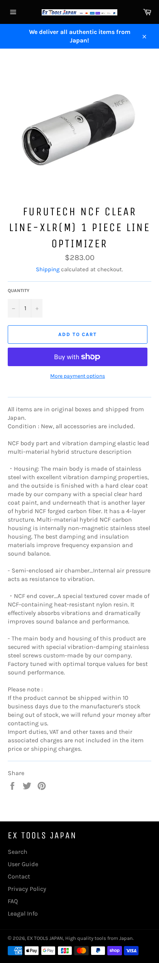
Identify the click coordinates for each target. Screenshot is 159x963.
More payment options (77, 376)
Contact (19, 876)
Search (17, 851)
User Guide (23, 864)
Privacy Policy (27, 888)
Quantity (18, 290)
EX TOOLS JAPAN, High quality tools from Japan (80, 938)
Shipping (47, 269)
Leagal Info (23, 913)
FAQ (13, 901)
